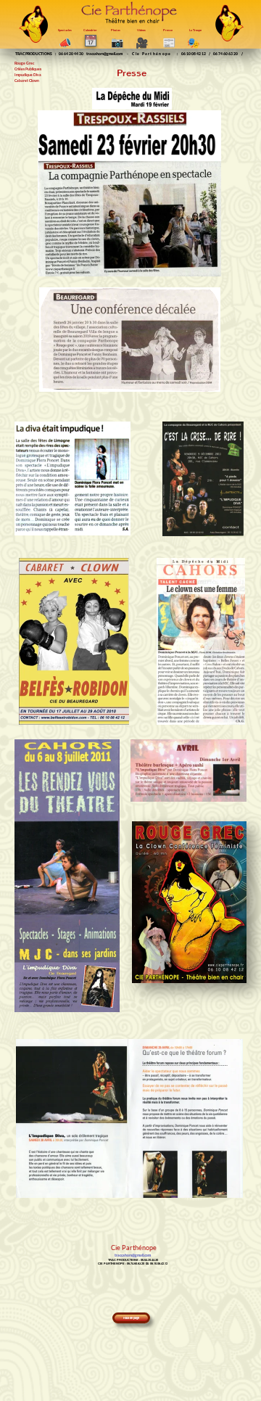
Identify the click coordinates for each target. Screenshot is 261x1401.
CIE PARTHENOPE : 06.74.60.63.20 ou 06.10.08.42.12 (132, 1263)
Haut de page (131, 1317)
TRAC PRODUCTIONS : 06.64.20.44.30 (133, 1259)
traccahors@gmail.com (104, 54)
